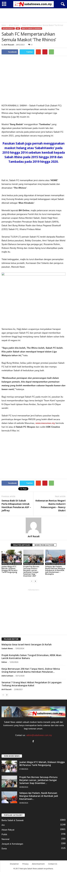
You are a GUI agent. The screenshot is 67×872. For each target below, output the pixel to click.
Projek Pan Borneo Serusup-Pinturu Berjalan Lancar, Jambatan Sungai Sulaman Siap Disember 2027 (31, 571)
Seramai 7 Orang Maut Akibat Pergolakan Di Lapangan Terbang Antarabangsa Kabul (32, 684)
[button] (62, 4)
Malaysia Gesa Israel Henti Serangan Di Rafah (27, 644)
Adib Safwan (7, 675)
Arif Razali (9, 44)
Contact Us (52, 864)
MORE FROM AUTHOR (44, 545)
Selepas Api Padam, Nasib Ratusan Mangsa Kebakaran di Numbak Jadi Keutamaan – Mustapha (55, 570)
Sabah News (7, 648)
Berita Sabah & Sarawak (31, 28)
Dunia (4, 848)
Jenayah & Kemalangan (12, 844)
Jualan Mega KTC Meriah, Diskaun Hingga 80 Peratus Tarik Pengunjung (9, 569)
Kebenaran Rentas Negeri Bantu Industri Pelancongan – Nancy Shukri (50, 505)
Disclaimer (14, 864)
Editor (4, 662)
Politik (4, 834)
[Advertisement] (33, 15)
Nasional (5, 839)
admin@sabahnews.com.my (39, 735)
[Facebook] (33, 741)
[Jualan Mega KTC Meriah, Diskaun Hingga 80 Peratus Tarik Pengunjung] (12, 557)
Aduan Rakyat (8, 28)
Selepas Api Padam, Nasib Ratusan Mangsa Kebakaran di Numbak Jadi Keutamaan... (38, 795)
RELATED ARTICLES (21, 545)
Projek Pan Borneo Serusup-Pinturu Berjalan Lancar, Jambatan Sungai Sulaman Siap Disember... (38, 780)
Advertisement (38, 864)
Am (18, 28)
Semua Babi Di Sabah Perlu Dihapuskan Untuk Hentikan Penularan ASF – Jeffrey (16, 505)
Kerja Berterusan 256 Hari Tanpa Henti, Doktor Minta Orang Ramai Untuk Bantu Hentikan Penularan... (31, 670)
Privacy (25, 864)
